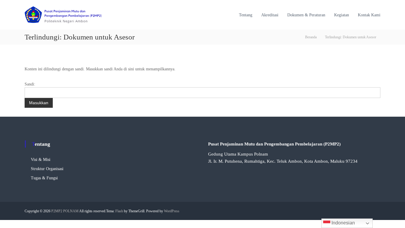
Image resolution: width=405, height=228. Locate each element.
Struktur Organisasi (47, 169)
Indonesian (342, 222)
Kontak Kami (369, 15)
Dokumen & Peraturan (306, 15)
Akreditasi (269, 15)
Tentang (245, 15)
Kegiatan (341, 15)
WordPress (171, 211)
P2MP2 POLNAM (65, 211)
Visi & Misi (40, 159)
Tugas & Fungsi (44, 178)
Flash (119, 211)
